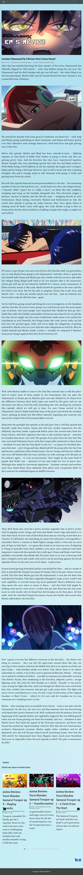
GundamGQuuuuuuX (44, 62)
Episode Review (16, 62)
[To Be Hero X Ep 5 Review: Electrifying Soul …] (76, 860)
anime (36, 62)
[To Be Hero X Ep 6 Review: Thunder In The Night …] (79, 860)
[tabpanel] (15, 810)
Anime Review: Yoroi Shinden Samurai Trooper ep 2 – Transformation (41, 797)
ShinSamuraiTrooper (18, 811)
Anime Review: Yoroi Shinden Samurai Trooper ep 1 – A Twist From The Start (68, 800)
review (52, 62)
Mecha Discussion (27, 62)
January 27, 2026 (8, 812)
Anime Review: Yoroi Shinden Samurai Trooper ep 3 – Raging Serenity (15, 800)
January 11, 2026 (61, 812)
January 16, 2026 (35, 808)
